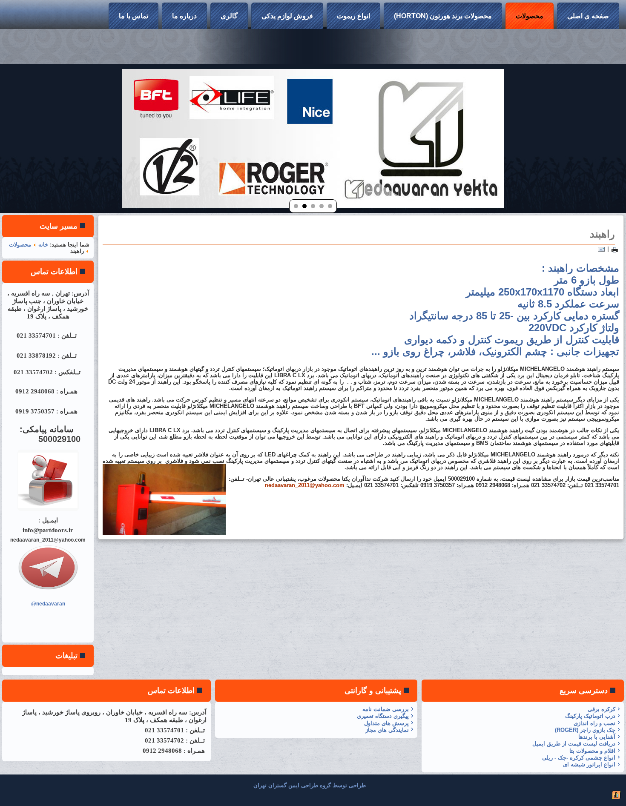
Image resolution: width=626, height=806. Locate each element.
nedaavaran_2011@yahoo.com (305, 485)
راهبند (602, 234)
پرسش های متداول (386, 723)
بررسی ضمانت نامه (385, 709)
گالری (229, 16)
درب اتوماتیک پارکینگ (590, 716)
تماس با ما (133, 16)
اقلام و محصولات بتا (592, 751)
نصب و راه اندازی (594, 723)
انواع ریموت (353, 16)
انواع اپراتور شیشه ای (589, 764)
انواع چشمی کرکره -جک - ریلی (578, 757)
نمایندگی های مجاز (387, 730)
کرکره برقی (601, 709)
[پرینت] (615, 249)
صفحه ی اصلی (588, 16)
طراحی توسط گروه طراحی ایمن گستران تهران (309, 785)
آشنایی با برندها (596, 737)
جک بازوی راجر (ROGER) (585, 730)
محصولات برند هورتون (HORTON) (443, 16)
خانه (43, 244)
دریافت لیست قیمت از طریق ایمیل (573, 743)
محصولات (529, 16)
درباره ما (184, 16)
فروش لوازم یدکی (287, 16)
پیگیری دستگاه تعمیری (383, 716)
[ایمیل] (601, 249)
